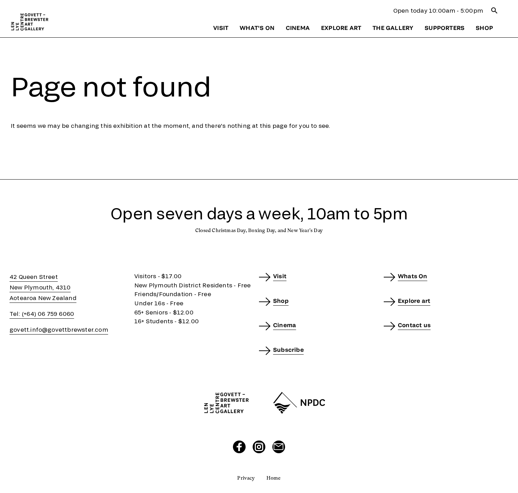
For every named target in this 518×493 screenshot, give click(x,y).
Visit (220, 27)
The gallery (392, 27)
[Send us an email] (278, 447)
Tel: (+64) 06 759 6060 (42, 313)
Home (273, 478)
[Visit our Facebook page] (239, 447)
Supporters (444, 27)
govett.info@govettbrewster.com (59, 329)
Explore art (341, 27)
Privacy (246, 478)
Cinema (298, 27)
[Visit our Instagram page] (259, 447)
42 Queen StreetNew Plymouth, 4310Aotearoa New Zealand (43, 287)
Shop (484, 27)
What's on (257, 27)
